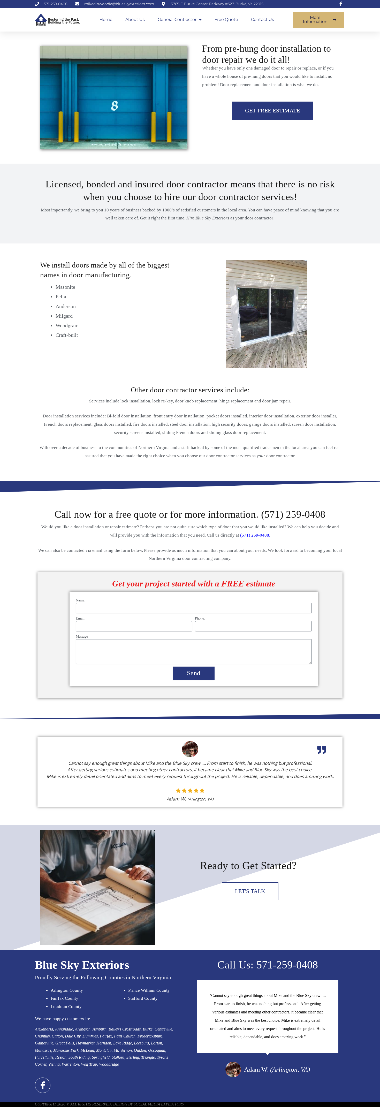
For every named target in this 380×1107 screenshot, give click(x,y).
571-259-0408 (287, 965)
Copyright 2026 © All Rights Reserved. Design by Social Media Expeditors (109, 1104)
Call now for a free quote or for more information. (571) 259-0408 (190, 514)
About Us (135, 19)
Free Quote (226, 19)
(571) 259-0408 (254, 535)
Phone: (200, 618)
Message (82, 636)
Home (106, 19)
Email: (81, 618)
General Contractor (177, 19)
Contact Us (262, 19)
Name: (80, 600)
